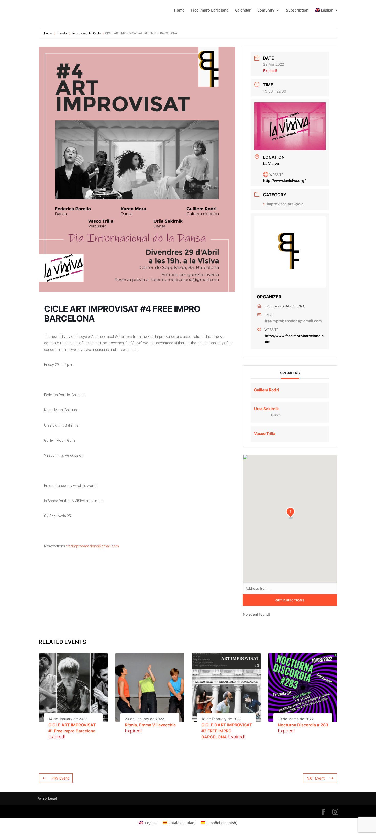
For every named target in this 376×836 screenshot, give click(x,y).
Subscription (297, 10)
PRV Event (60, 778)
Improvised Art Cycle (86, 33)
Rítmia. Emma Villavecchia (150, 724)
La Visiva (271, 163)
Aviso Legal (47, 798)
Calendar (243, 10)
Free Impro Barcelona (209, 10)
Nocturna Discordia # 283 (303, 724)
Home (179, 10)
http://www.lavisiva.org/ (284, 180)
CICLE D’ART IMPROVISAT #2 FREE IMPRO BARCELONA (226, 730)
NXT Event (316, 778)
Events (62, 33)
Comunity (265, 10)
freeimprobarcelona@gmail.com (92, 546)
